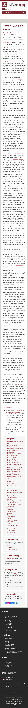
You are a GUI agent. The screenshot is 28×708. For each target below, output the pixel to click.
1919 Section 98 (11, 452)
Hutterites (9, 518)
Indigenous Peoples (12, 520)
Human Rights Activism (9, 614)
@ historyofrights (9, 673)
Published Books (8, 662)
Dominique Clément (11, 677)
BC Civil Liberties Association (12, 61)
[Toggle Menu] (24, 16)
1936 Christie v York (12, 455)
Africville (9, 494)
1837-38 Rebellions (12, 445)
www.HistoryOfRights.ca (14, 586)
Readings (9, 547)
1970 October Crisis (12, 480)
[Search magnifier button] (3, 9)
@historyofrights (9, 679)
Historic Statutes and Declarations (11, 647)
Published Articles (8, 661)
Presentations (7, 663)
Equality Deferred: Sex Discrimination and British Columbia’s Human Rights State (15, 412)
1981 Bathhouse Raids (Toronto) (15, 492)
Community (7, 666)
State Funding (7, 640)
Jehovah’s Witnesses (12, 521)
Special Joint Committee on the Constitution (13, 651)
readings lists (10, 558)
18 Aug (7, 682)
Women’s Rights (11, 532)
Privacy (9, 523)
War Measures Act (11, 530)
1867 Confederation (12, 447)
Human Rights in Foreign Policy (11, 616)
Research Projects (8, 665)
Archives (9, 546)
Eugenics (9, 513)
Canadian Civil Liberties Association (12, 652)
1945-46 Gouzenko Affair (13, 462)
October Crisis (8, 620)
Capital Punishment (12, 497)
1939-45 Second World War (14, 459)
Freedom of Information (12, 514)
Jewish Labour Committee (10, 648)
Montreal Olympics (8, 617)
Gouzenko (7, 641)
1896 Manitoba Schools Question (15, 448)
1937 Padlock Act (11, 457)
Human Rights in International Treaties (12, 649)
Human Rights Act (7, 42)
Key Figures (10, 627)
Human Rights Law (8, 619)
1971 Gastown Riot (11, 485)
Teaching (6, 668)
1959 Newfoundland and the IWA (15, 467)
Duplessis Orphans (11, 511)
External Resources (12, 549)
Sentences (10, 623)
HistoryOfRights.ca (15, 574)
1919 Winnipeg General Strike (14, 453)
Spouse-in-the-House (12, 528)
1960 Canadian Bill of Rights (14, 469)
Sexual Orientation (11, 527)
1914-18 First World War (13, 450)
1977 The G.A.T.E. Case (13, 490)
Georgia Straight (11, 516)
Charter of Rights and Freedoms (15, 501)
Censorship (10, 499)
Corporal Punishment (12, 502)
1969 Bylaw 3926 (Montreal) (14, 474)
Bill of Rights (19, 384)
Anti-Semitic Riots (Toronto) (13, 495)
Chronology (10, 621)
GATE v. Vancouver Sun (17, 153)
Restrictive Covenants (12, 525)
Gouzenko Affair (8, 624)
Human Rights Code (18, 159)
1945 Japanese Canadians (13, 460)
